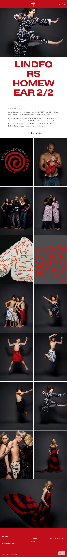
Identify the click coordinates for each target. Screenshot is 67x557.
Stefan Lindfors (11, 554)
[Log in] (60, 4)
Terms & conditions (8, 543)
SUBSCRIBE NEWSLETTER (55, 538)
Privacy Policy (7, 540)
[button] (3, 4)
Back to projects (34, 133)
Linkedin (33, 542)
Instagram (33, 538)
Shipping (5, 536)
